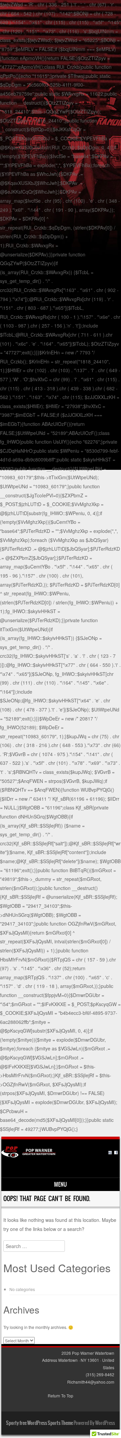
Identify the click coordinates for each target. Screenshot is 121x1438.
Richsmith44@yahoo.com (90, 1382)
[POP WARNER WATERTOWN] (59, 1155)
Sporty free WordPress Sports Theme (39, 1423)
